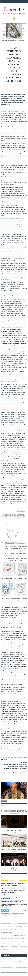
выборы (18, 926)
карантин (18, 929)
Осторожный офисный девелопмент (14, 849)
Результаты (24, 910)
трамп (14, 944)
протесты (20, 938)
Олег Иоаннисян (7, 86)
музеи (10, 935)
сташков (4, 944)
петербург (15, 938)
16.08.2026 (14, 870)
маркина (22, 933)
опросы (23, 935)
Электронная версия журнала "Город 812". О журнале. (12, 961)
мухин (12, 935)
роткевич (9, 941)
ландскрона (11, 805)
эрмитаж (6, 949)
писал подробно (6, 240)
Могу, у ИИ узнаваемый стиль (8, 894)
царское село (23, 944)
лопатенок (19, 933)
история (13, 929)
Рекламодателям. (4, 962)
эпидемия (23, 946)
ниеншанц (17, 805)
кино (21, 929)
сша (8, 944)
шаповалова (4, 946)
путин (25, 938)
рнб (2, 941)
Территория (15, 86)
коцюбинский (6, 933)
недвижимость (17, 935)
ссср (23, 941)
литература (15, 933)
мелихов (6, 935)
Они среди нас (14, 868)
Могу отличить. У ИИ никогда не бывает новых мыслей (13, 890)
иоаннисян (6, 805)
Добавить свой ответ (4, 907)
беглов (9, 926)
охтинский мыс (22, 805)
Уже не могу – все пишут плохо (8, 892)
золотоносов (5, 929)
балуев (6, 926)
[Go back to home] (14, 9)
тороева (11, 944)
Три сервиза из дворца (14, 830)
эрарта (2, 949)
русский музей (17, 941)
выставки (23, 926)
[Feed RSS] (2, 1)
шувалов (14, 946)
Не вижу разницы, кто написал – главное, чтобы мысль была (14, 888)
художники (18, 944)
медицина (2, 935)
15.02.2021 (22, 86)
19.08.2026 (14, 832)
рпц (13, 941)
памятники (10, 938)
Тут (2, 957)
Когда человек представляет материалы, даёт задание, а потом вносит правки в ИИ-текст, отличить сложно (13, 901)
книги (24, 929)
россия (4, 941)
